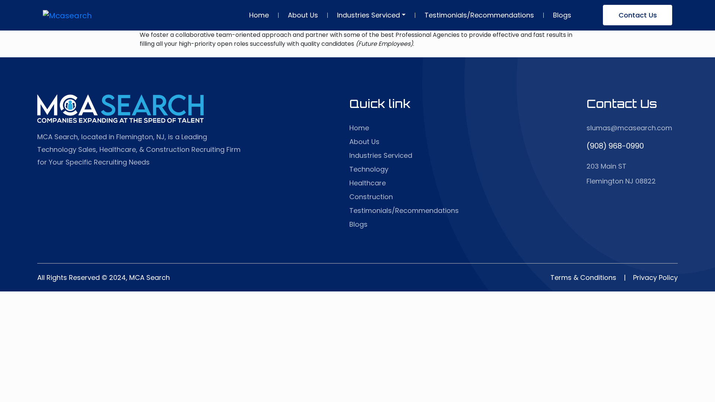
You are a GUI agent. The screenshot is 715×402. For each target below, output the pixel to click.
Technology (368, 169)
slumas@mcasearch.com (629, 128)
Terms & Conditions (583, 277)
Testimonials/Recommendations (479, 15)
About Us (303, 15)
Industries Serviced (368, 15)
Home (259, 15)
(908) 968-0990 (615, 146)
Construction (371, 196)
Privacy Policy (655, 277)
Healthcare (367, 183)
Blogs (562, 15)
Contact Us (638, 15)
